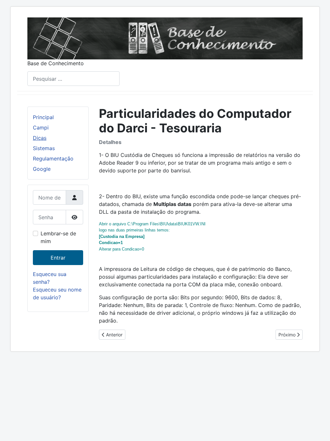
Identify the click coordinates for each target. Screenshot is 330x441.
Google (42, 169)
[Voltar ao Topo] (319, 429)
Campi (41, 127)
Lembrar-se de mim (58, 237)
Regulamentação (53, 158)
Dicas (39, 138)
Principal (43, 117)
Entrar (58, 257)
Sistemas (44, 148)
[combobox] (73, 78)
